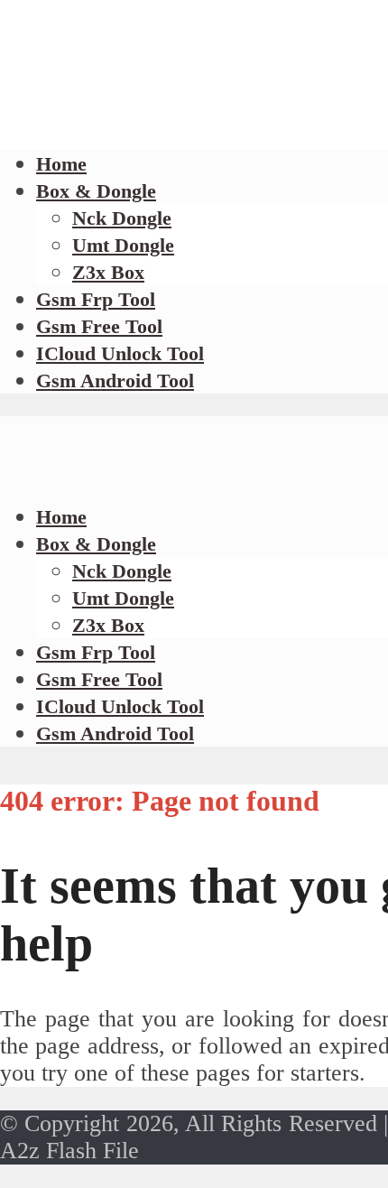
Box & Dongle (96, 191)
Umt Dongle (123, 245)
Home (61, 164)
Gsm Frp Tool (95, 299)
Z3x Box (108, 272)
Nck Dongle (121, 218)
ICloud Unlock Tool (120, 353)
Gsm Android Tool (115, 380)
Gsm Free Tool (99, 326)
